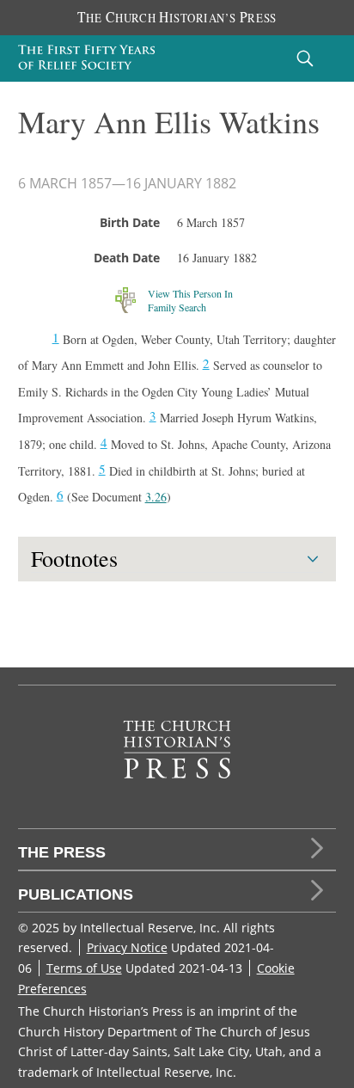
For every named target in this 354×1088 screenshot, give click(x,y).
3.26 (156, 497)
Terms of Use (84, 968)
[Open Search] (305, 58)
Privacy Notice (127, 947)
